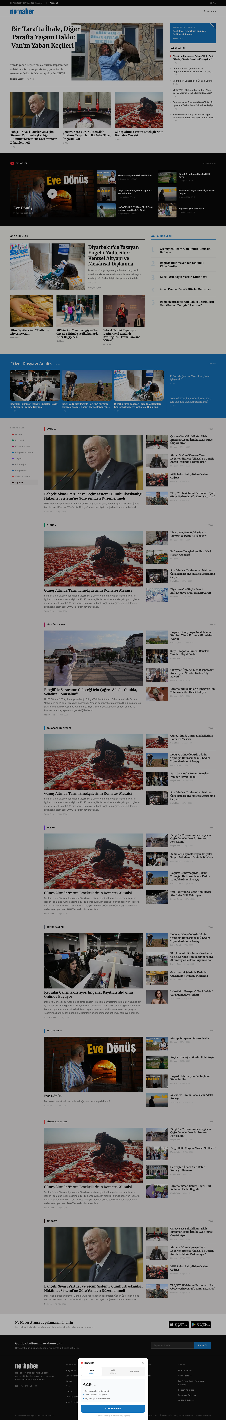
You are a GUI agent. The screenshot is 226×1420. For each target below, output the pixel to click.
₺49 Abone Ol (113, 1408)
